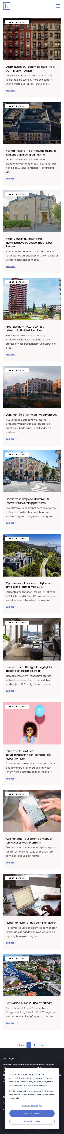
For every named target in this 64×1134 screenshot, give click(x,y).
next (42, 1045)
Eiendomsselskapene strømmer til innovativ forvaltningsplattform (27, 501)
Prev (21, 1045)
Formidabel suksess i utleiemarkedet (29, 1003)
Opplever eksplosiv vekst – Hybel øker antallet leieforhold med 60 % (29, 585)
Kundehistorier (17, 22)
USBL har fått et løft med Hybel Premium (31, 415)
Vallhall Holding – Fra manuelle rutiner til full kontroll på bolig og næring (31, 152)
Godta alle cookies (32, 1113)
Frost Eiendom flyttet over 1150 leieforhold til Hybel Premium (25, 328)
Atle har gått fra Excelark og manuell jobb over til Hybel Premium (29, 840)
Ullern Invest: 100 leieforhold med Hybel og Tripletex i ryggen (30, 68)
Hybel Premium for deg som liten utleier (31, 923)
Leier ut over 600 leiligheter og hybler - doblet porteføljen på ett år (30, 669)
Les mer (10, 90)
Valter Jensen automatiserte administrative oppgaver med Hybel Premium (29, 242)
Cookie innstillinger (32, 1105)
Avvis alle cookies (32, 1121)
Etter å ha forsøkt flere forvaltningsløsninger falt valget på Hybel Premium (28, 754)
